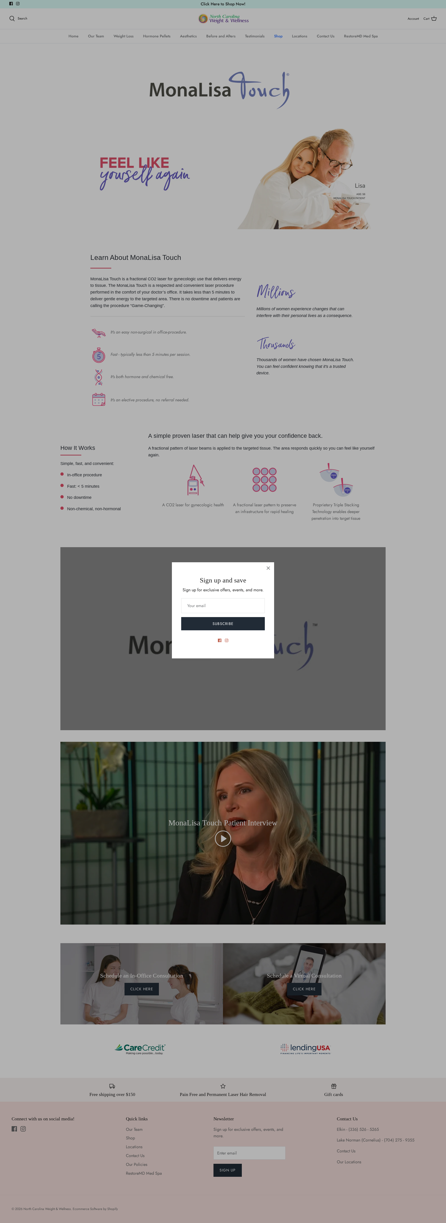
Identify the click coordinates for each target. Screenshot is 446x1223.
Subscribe (223, 623)
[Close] (268, 568)
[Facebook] (219, 640)
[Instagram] (226, 640)
